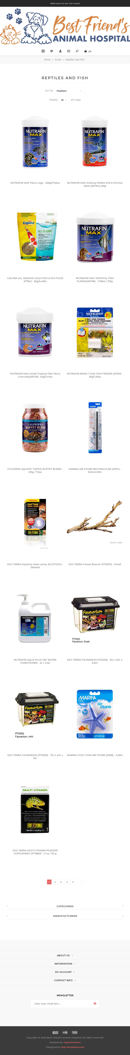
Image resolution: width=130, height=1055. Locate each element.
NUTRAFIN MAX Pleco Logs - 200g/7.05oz (35, 182)
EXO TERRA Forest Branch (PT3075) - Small (95, 564)
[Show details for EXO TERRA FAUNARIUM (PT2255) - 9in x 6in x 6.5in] (95, 618)
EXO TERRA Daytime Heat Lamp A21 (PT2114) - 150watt (35, 566)
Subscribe (94, 1004)
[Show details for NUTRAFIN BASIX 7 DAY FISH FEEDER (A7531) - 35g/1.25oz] (95, 332)
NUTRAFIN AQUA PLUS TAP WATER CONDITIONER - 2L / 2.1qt (35, 661)
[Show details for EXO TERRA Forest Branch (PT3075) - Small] (95, 523)
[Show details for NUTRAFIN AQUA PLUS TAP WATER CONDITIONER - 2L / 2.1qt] (35, 618)
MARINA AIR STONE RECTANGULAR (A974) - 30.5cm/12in (95, 470)
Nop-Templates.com (72, 1047)
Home (47, 59)
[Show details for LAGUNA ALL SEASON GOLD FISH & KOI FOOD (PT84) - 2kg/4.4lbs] (35, 236)
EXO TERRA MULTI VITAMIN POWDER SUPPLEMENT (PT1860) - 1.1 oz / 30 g (35, 852)
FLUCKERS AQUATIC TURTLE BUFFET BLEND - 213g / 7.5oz (35, 470)
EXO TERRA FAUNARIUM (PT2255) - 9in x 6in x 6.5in (94, 661)
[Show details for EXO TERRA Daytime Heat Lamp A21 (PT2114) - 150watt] (35, 523)
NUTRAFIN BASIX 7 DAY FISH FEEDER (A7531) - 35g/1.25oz (95, 375)
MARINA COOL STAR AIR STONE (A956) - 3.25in (95, 755)
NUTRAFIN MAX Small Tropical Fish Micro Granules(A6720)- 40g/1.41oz (35, 375)
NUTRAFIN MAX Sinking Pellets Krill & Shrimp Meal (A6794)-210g (95, 184)
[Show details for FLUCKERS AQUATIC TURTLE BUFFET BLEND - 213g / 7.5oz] (35, 427)
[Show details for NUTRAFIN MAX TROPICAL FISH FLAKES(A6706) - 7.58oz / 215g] (95, 236)
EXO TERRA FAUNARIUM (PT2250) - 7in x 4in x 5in (35, 757)
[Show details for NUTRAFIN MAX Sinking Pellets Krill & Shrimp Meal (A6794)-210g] (95, 141)
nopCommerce (72, 1042)
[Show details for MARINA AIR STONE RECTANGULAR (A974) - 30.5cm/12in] (95, 427)
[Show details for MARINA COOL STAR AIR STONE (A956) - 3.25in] (95, 713)
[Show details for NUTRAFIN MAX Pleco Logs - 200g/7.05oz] (35, 141)
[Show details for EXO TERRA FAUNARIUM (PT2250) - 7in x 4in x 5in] (35, 713)
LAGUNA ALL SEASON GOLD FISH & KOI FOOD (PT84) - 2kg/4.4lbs (35, 280)
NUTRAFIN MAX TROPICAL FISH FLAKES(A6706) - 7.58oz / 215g (95, 280)
